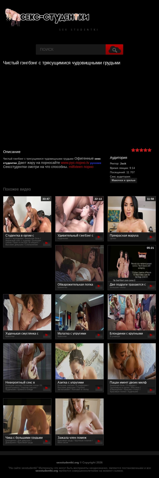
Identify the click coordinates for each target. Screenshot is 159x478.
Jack (123, 163)
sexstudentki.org (67, 462)
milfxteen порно (81, 167)
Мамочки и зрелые (123, 180)
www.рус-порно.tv (75, 163)
